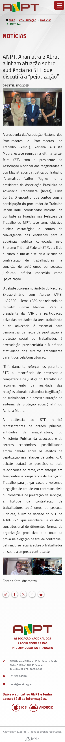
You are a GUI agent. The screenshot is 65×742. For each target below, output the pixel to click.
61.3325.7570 (19, 676)
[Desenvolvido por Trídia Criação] (32, 738)
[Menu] (59, 5)
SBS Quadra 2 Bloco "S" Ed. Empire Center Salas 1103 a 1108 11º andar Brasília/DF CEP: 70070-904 (34, 665)
